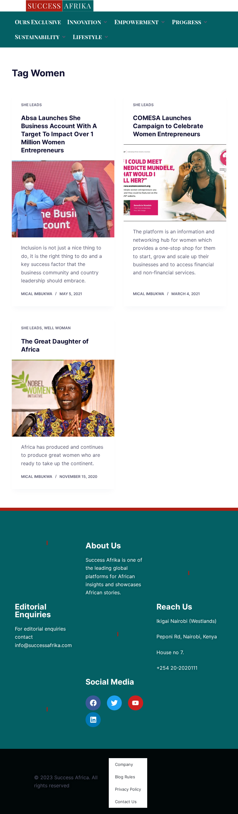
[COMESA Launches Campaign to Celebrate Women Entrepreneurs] (175, 182)
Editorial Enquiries (33, 610)
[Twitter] (114, 702)
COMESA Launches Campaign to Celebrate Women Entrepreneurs (168, 126)
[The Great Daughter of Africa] (63, 398)
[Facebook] (93, 702)
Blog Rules (125, 776)
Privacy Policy (128, 789)
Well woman (57, 328)
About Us (103, 545)
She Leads (31, 104)
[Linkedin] (93, 719)
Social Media (110, 681)
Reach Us (174, 606)
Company (124, 764)
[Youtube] (135, 702)
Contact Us (126, 801)
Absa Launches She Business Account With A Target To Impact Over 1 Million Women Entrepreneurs (59, 134)
